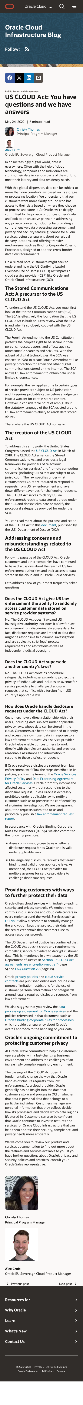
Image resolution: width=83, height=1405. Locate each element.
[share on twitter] (19, 78)
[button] (62, 6)
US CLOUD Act (46, 450)
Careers (61, 1371)
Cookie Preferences (28, 1371)
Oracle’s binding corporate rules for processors (39, 1020)
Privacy (38, 1366)
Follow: (12, 49)
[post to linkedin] (29, 78)
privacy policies (26, 976)
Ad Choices (47, 1371)
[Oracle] (9, 6)
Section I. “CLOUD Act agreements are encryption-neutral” (39, 962)
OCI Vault (12, 921)
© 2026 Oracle (23, 1366)
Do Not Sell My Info (56, 1366)
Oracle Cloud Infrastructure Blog (39, 6)
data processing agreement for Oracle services (35, 1008)
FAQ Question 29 (27, 969)
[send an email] (38, 78)
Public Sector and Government (22, 91)
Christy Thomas (28, 129)
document (48, 525)
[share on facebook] (10, 78)
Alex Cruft (12, 150)
